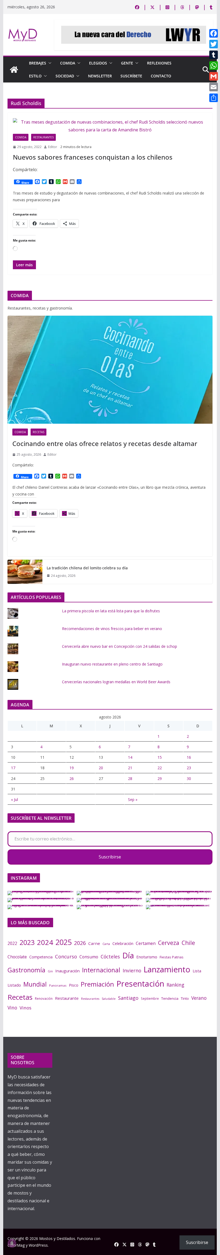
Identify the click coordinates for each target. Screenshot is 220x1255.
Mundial (35, 984)
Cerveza (168, 943)
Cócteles (110, 956)
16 (189, 757)
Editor (52, 147)
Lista (197, 970)
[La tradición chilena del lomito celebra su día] (25, 572)
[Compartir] (213, 97)
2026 (80, 943)
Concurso (66, 956)
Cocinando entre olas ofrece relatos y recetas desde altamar (104, 443)
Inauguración (67, 970)
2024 (45, 942)
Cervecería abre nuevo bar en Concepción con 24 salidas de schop (119, 646)
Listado (14, 985)
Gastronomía (26, 970)
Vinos (25, 1008)
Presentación (140, 983)
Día (128, 955)
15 (159, 757)
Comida (67, 63)
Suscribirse (110, 857)
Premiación (97, 984)
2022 (12, 943)
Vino (12, 1007)
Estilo (35, 75)
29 (159, 778)
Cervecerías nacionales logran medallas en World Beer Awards (116, 681)
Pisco (73, 985)
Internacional (101, 970)
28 (130, 778)
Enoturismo (146, 956)
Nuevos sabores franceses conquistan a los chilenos (93, 157)
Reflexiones (159, 63)
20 (101, 767)
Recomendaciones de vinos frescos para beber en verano (112, 628)
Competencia (41, 956)
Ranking (175, 984)
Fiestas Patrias (172, 957)
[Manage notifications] (12, 1243)
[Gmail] (213, 76)
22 (159, 767)
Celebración (122, 943)
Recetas (38, 432)
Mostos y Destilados (57, 1238)
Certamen (146, 943)
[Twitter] (213, 44)
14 (130, 757)
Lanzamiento (167, 969)
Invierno (132, 970)
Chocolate (17, 957)
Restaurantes (43, 137)
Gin (50, 971)
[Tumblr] (213, 54)
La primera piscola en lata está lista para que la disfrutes (111, 610)
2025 (64, 942)
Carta (106, 944)
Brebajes (37, 63)
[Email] (213, 87)
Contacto (161, 75)
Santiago (128, 998)
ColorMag (16, 1245)
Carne (94, 943)
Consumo (88, 957)
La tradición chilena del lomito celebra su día (87, 567)
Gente (127, 63)
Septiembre (150, 998)
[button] (49, 63)
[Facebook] (213, 33)
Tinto (185, 998)
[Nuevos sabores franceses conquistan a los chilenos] (110, 126)
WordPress (38, 1245)
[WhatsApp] (213, 65)
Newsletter (100, 75)
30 (189, 778)
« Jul (14, 799)
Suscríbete (131, 75)
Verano (199, 998)
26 (71, 778)
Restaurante (67, 998)
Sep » (132, 799)
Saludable (109, 999)
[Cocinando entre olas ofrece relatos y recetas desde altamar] (110, 369)
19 (71, 767)
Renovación (44, 998)
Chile (188, 943)
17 (13, 767)
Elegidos (98, 63)
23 (189, 767)
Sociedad (65, 75)
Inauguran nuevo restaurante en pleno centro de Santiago (112, 664)
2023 (27, 942)
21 (130, 767)
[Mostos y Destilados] (14, 69)
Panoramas (58, 985)
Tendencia (169, 998)
